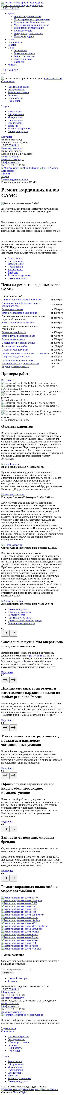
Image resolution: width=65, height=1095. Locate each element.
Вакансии (19, 61)
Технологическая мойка (14, 346)
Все (7, 380)
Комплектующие (23, 30)
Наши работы (15, 42)
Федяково (13, 981)
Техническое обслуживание (29, 27)
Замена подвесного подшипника (19, 312)
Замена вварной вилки (14, 332)
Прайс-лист (14, 101)
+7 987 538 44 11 (10, 145)
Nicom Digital (20, 1092)
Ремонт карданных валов (27, 16)
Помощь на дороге (24, 36)
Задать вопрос (8, 1028)
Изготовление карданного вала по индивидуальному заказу (20, 365)
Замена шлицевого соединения (18, 322)
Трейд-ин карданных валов (28, 33)
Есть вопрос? (8, 170)
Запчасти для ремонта (19, 128)
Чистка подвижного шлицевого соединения (25, 353)
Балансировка (15, 123)
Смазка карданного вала (15, 349)
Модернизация (16, 117)
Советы (12, 44)
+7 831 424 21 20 (10, 8)
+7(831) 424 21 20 (36, 655)
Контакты (13, 64)
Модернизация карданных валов (31, 25)
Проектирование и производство (32, 19)
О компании (20, 50)
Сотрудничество (23, 59)
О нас (11, 47)
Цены (11, 39)
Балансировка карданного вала (18, 360)
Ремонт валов (15, 111)
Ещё (39, 948)
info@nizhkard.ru (10, 162)
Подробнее (7, 672)
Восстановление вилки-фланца (18, 342)
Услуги (11, 13)
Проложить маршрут (12, 148)
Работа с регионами (24, 56)
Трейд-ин (13, 125)
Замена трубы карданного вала (18, 335)
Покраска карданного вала (16, 356)
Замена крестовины (12, 309)
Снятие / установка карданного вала (21, 299)
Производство (15, 120)
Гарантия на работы (24, 53)
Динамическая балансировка (29, 22)
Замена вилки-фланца (13, 339)
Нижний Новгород (18, 978)
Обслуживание (16, 114)
